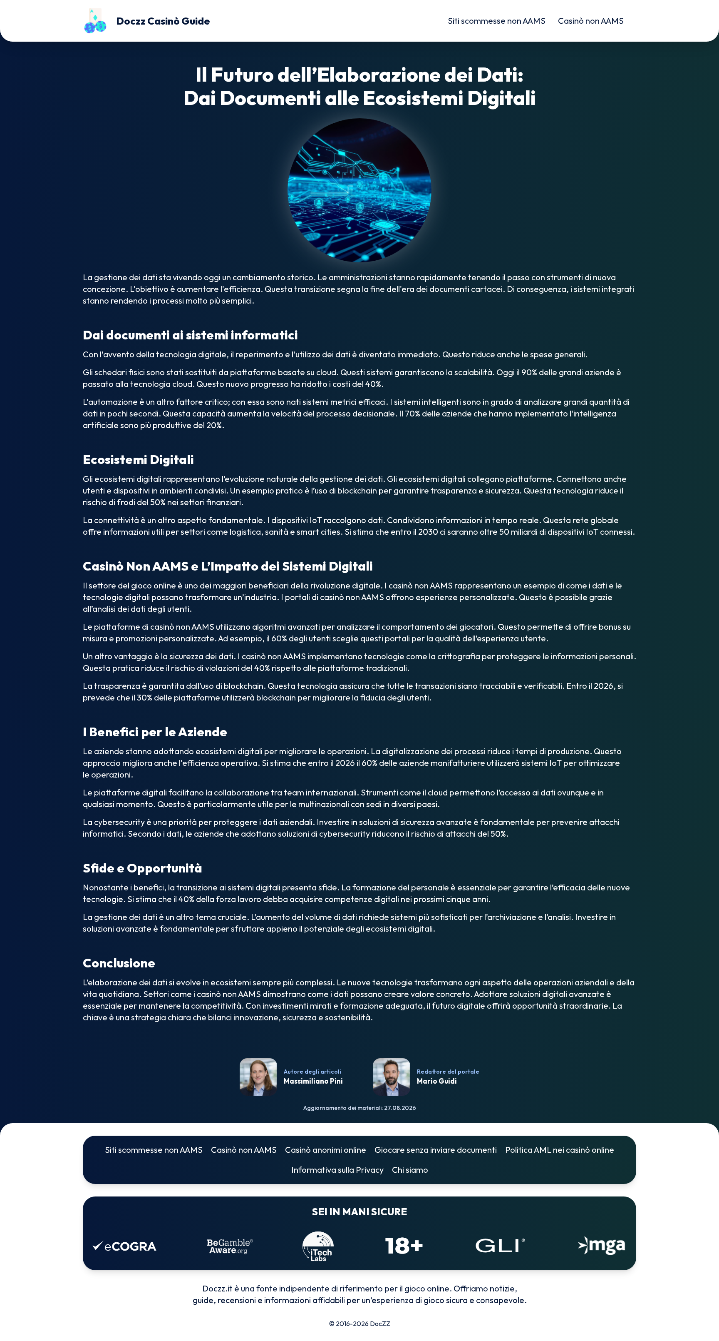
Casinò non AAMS (591, 20)
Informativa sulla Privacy (337, 1169)
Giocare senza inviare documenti (435, 1149)
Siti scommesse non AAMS (496, 20)
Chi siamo (410, 1169)
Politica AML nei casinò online (559, 1149)
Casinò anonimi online (325, 1149)
